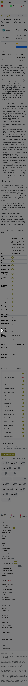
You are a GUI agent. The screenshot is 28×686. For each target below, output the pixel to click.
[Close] (2, 330)
